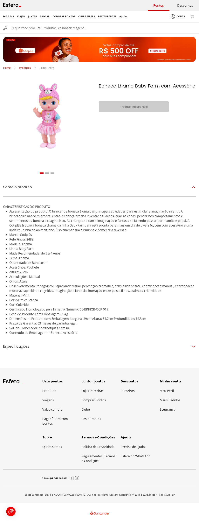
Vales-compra (52, 409)
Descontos (185, 5)
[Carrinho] (192, 16)
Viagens (48, 400)
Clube (85, 409)
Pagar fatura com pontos (55, 421)
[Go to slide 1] (42, 173)
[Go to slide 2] (47, 173)
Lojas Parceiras (92, 391)
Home (7, 68)
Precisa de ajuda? (133, 447)
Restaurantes (91, 419)
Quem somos (52, 447)
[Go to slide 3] (52, 173)
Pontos (158, 5)
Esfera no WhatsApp (135, 456)
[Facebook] (71, 478)
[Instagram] (77, 478)
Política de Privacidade (97, 447)
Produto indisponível (134, 106)
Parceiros (128, 391)
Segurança (167, 409)
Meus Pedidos (170, 400)
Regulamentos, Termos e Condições (98, 458)
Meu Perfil (167, 391)
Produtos (25, 68)
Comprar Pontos (93, 400)
